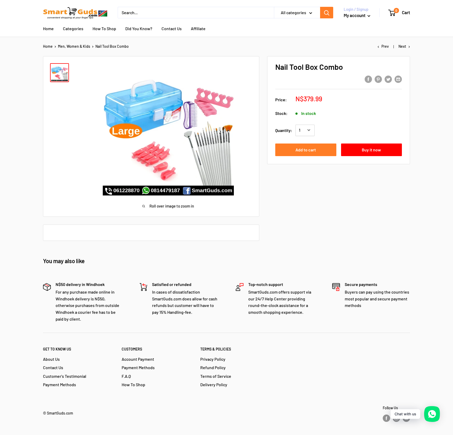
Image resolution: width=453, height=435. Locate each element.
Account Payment (138, 359)
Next (402, 46)
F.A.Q (126, 376)
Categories (73, 28)
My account (355, 15)
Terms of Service (215, 376)
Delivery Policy (213, 384)
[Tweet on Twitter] (388, 79)
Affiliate (198, 28)
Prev (385, 46)
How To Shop (104, 28)
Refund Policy (213, 367)
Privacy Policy (212, 359)
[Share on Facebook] (368, 79)
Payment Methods (59, 384)
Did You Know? (138, 28)
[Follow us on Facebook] (386, 418)
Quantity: (283, 130)
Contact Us (171, 28)
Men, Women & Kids (74, 46)
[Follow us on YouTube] (406, 418)
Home (48, 28)
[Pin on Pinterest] (378, 79)
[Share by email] (398, 79)
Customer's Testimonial (64, 376)
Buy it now (371, 149)
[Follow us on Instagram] (396, 418)
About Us (51, 359)
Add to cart (305, 149)
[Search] (326, 12)
